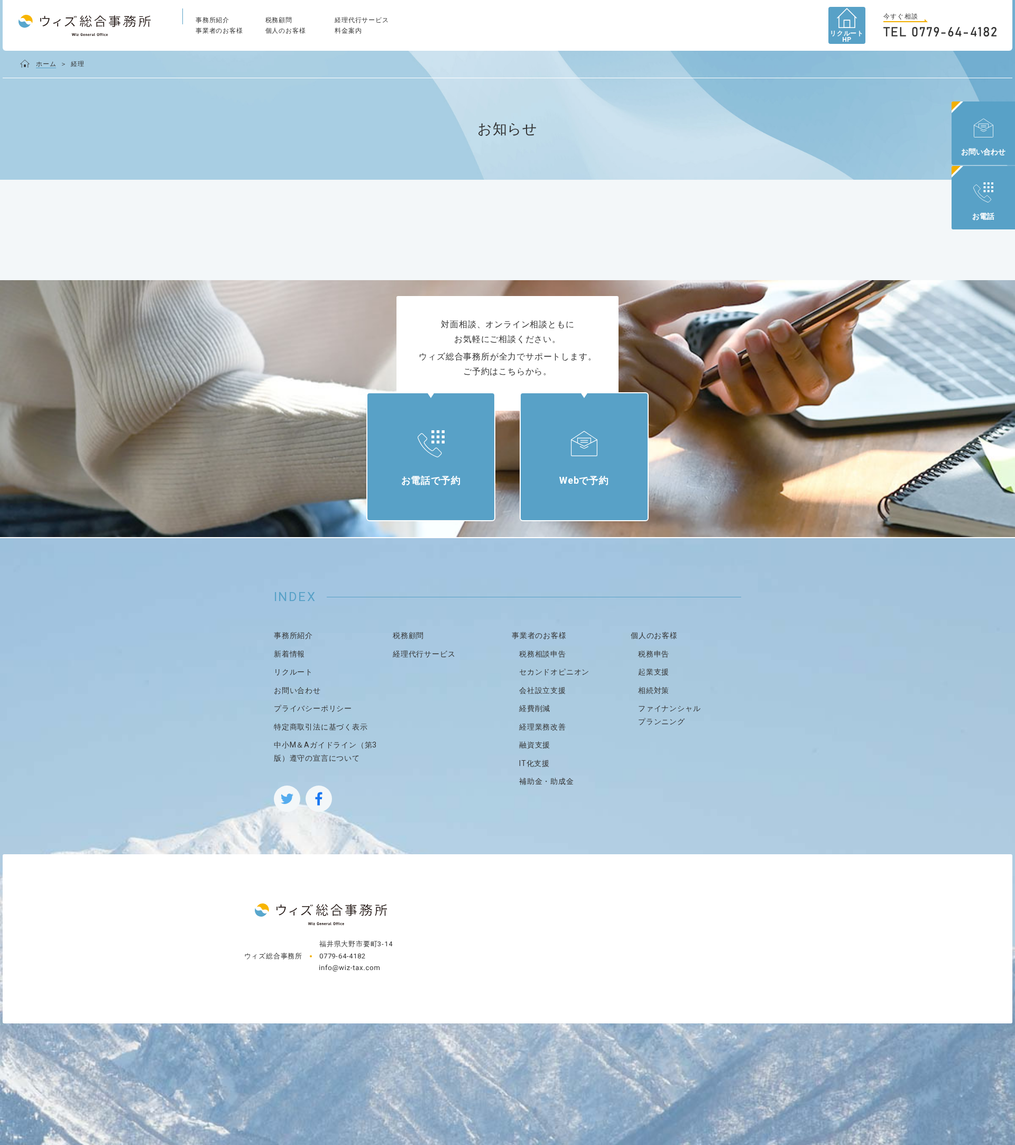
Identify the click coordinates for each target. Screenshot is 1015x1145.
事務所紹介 (212, 20)
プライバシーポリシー (313, 708)
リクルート (293, 672)
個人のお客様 (285, 30)
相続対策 (653, 690)
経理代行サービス (362, 20)
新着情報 (289, 654)
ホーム (46, 64)
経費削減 (534, 708)
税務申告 (653, 654)
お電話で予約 (431, 480)
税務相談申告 (542, 654)
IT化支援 (534, 763)
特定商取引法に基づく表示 (321, 727)
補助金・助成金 (546, 781)
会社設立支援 (542, 690)
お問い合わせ (297, 690)
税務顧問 (278, 20)
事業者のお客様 (219, 30)
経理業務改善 (542, 727)
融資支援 (534, 745)
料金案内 (348, 30)
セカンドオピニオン (554, 672)
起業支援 (653, 672)
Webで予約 (584, 480)
